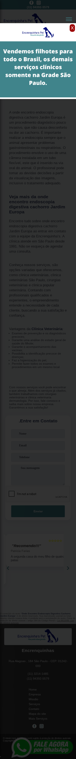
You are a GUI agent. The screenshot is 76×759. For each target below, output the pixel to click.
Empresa (35, 694)
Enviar (38, 511)
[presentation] (8, 567)
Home (33, 689)
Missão (33, 699)
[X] (38, 24)
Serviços (34, 704)
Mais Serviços (38, 718)
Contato (34, 709)
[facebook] (31, 3)
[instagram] (39, 3)
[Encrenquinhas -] (38, 636)
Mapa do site (37, 713)
